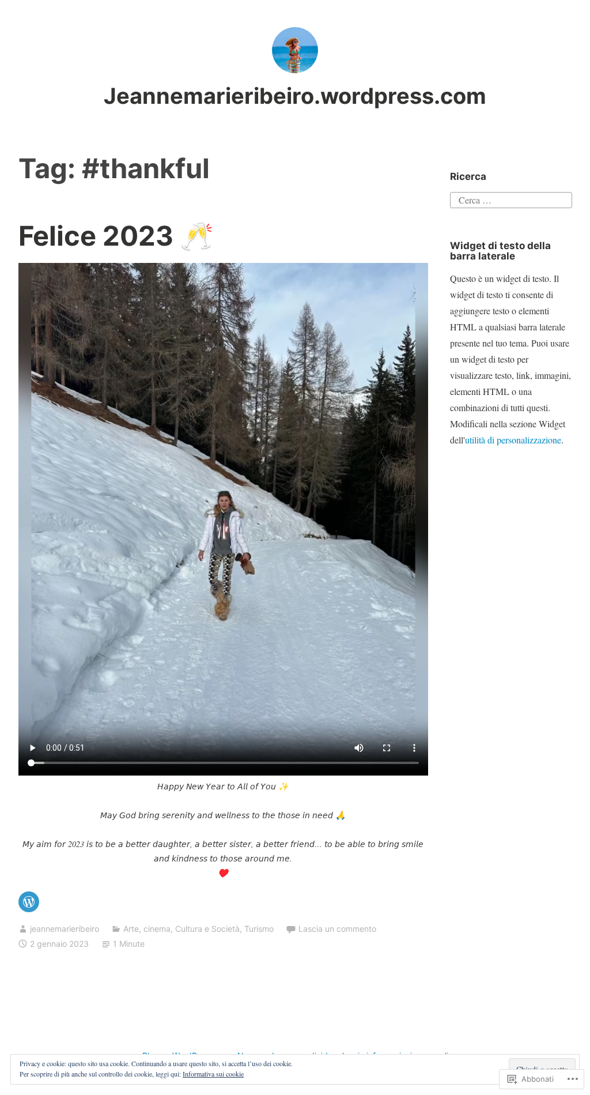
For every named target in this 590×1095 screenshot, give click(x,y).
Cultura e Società (207, 929)
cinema (157, 929)
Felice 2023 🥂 (116, 235)
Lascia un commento (337, 929)
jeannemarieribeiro (64, 929)
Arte (131, 929)
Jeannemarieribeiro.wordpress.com (295, 95)
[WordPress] (28, 901)
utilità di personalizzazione (513, 440)
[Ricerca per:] (511, 198)
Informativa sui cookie (213, 1073)
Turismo (259, 929)
